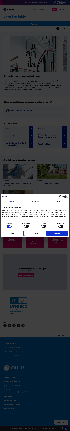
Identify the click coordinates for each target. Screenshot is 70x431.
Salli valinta (35, 233)
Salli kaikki (57, 233)
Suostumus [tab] (12, 201)
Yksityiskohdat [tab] (35, 201)
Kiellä (12, 233)
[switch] (26, 226)
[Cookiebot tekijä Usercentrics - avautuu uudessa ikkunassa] (60, 196)
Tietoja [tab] (58, 201)
